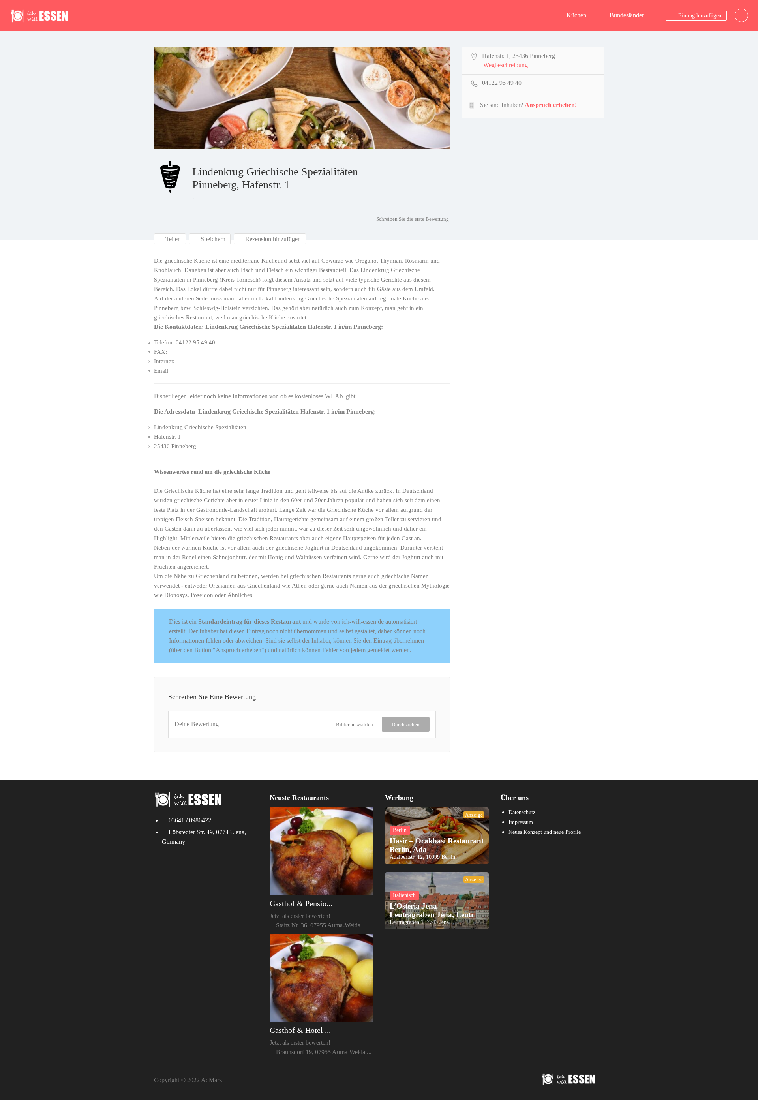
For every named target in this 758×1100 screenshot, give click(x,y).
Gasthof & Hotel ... (300, 1030)
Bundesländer (627, 15)
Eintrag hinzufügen (699, 16)
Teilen (172, 239)
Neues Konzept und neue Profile (544, 832)
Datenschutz (521, 812)
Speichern (212, 239)
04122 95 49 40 (502, 82)
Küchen (576, 15)
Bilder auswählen (354, 724)
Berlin (400, 830)
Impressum (520, 822)
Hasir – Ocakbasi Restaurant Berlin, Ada (437, 845)
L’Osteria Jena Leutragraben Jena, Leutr (432, 910)
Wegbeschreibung (505, 65)
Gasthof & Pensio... (301, 903)
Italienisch (404, 895)
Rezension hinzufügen (272, 239)
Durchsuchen (406, 724)
